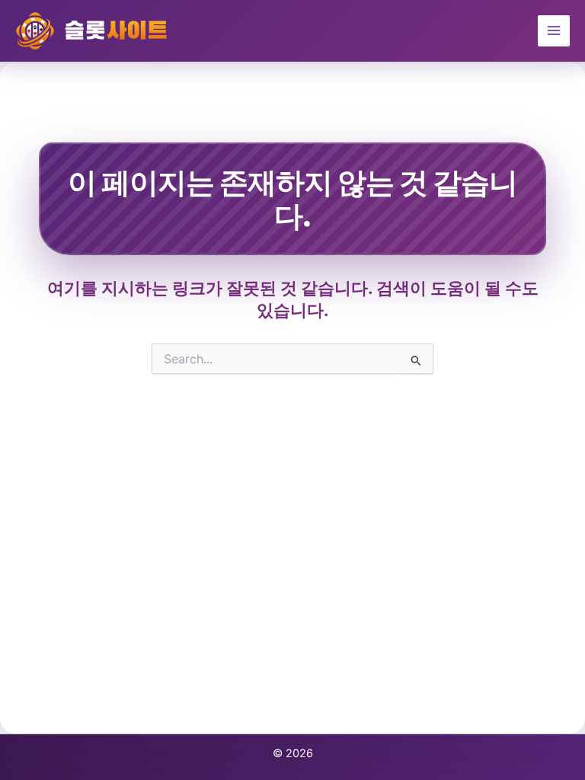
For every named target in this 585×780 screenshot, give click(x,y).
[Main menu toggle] (554, 31)
